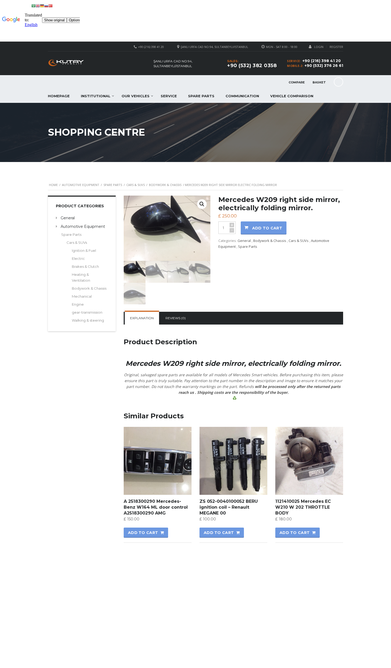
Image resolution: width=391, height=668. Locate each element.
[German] (42, 5)
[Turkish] (50, 5)
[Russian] (46, 5)
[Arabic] (33, 5)
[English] (38, 5)
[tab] (142, 318)
